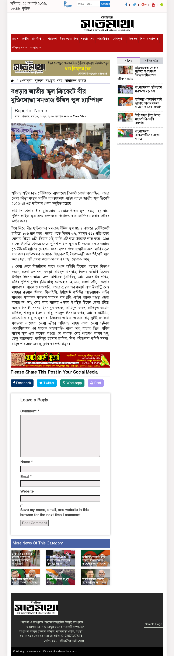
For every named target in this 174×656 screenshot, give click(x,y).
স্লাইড (82, 80)
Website (27, 491)
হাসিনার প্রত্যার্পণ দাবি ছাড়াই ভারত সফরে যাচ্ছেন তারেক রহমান (94, 560)
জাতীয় (25, 39)
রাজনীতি (37, 39)
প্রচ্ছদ (15, 39)
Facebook (23, 383)
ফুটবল (39, 80)
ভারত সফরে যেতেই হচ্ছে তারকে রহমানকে (94, 581)
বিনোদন (132, 39)
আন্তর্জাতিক (103, 39)
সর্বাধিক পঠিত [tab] (152, 60)
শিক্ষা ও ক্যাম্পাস (149, 39)
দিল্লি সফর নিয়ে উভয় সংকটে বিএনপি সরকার (24, 581)
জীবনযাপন (18, 47)
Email (26, 476)
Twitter (48, 383)
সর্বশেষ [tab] (128, 60)
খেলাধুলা (118, 39)
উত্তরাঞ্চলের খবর (69, 39)
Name (26, 462)
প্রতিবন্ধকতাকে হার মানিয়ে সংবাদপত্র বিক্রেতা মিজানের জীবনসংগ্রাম (22, 558)
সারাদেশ (52, 39)
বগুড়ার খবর (87, 39)
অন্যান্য (34, 47)
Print (97, 383)
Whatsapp (74, 383)
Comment (29, 411)
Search (105, 3)
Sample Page (153, 624)
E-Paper (68, 4)
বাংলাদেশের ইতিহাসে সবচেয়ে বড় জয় (58, 562)
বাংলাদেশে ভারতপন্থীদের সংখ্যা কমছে (58, 579)
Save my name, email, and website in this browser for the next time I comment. (54, 512)
